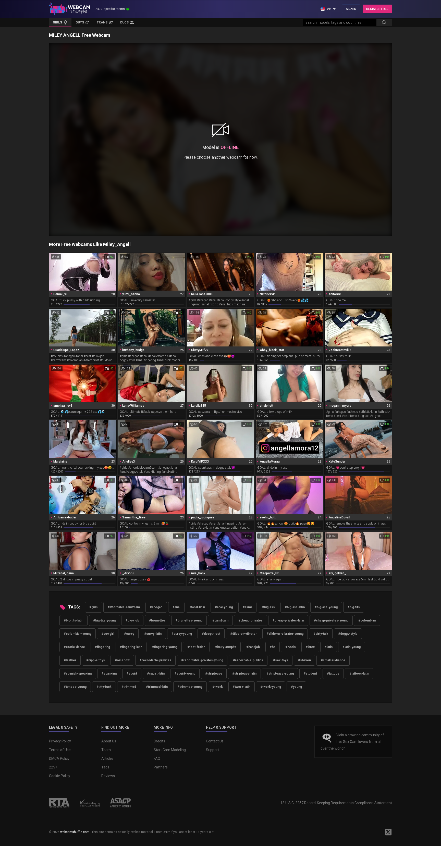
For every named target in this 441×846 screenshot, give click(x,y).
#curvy (129, 634)
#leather (70, 660)
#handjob (253, 647)
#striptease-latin (244, 673)
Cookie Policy (59, 776)
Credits (159, 741)
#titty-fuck (104, 687)
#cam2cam (220, 620)
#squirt (132, 673)
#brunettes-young (189, 620)
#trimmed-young (190, 687)
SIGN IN (351, 9)
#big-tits (354, 607)
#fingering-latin (131, 647)
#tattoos (333, 673)
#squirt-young (185, 673)
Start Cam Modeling (170, 750)
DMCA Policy (59, 758)
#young (296, 687)
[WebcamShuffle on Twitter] (388, 832)
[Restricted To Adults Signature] (59, 802)
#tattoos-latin (359, 673)
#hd (272, 647)
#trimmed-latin (157, 687)
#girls (93, 607)
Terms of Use (60, 750)
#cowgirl (107, 634)
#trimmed (128, 687)
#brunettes (157, 620)
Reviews (108, 776)
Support (212, 750)
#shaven (304, 660)
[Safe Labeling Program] (90, 802)
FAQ (157, 758)
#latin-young (351, 647)
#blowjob (132, 620)
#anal (176, 607)
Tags (105, 767)
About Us (108, 741)
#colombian (367, 620)
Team (106, 750)
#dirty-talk (320, 634)
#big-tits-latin (73, 620)
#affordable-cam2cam (124, 607)
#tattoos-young (75, 687)
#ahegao (156, 607)
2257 (53, 767)
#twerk (217, 687)
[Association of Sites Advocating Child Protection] (120, 802)
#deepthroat (211, 634)
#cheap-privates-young (331, 620)
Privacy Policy (60, 741)
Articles (107, 758)
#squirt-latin (156, 673)
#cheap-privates (250, 620)
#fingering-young (164, 647)
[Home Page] (69, 9)
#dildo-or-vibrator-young (285, 634)
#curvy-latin (153, 634)
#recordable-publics (248, 660)
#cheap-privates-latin (288, 620)
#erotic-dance (74, 647)
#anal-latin (197, 607)
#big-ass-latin (295, 607)
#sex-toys (280, 660)
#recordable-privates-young (202, 660)
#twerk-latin (241, 687)
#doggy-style (348, 634)
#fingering (102, 647)
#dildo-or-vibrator (243, 634)
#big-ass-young (326, 607)
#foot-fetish (196, 647)
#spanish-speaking (78, 673)
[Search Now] (384, 22)
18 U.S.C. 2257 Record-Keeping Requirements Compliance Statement (336, 803)
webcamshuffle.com (74, 832)
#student (310, 673)
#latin (329, 647)
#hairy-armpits (225, 647)
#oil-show (122, 660)
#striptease (213, 673)
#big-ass (268, 607)
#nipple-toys (95, 660)
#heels (290, 647)
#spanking (109, 673)
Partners (161, 767)
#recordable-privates (155, 660)
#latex (310, 647)
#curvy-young (182, 634)
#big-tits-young (104, 620)
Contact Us (215, 741)
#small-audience (333, 660)
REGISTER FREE (377, 9)
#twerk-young (270, 687)
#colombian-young (77, 634)
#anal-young (224, 607)
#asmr (247, 607)
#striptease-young (280, 673)
